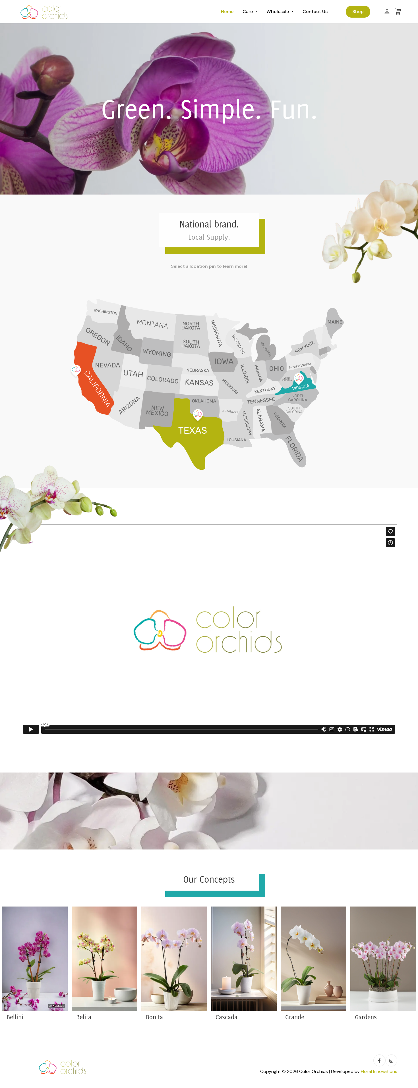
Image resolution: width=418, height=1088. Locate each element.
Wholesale (278, 11)
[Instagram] (391, 1060)
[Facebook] (379, 1060)
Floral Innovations (379, 1071)
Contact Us (315, 11)
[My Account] (387, 12)
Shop (358, 11)
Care (248, 11)
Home (227, 11)
